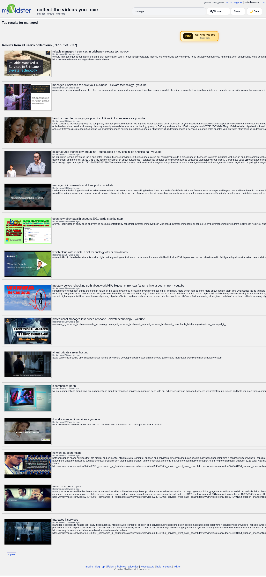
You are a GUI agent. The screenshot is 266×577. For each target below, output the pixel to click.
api (103, 566)
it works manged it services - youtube (76, 419)
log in (229, 2)
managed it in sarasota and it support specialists (82, 185)
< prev (11, 554)
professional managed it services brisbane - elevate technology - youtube (98, 319)
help (158, 566)
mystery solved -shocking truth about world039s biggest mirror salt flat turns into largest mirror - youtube (118, 285)
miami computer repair (66, 486)
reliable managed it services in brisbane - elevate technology (90, 51)
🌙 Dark (254, 11)
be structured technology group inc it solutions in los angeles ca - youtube (98, 118)
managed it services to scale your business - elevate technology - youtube (99, 85)
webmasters (147, 566)
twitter (177, 566)
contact (167, 566)
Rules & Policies (116, 566)
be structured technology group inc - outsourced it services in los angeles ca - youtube (106, 151)
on (263, 2)
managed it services (65, 519)
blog (97, 566)
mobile (89, 566)
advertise (133, 566)
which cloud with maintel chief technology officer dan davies (90, 252)
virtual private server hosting (70, 352)
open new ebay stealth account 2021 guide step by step (87, 218)
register (238, 2)
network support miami (66, 452)
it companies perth (64, 385)
